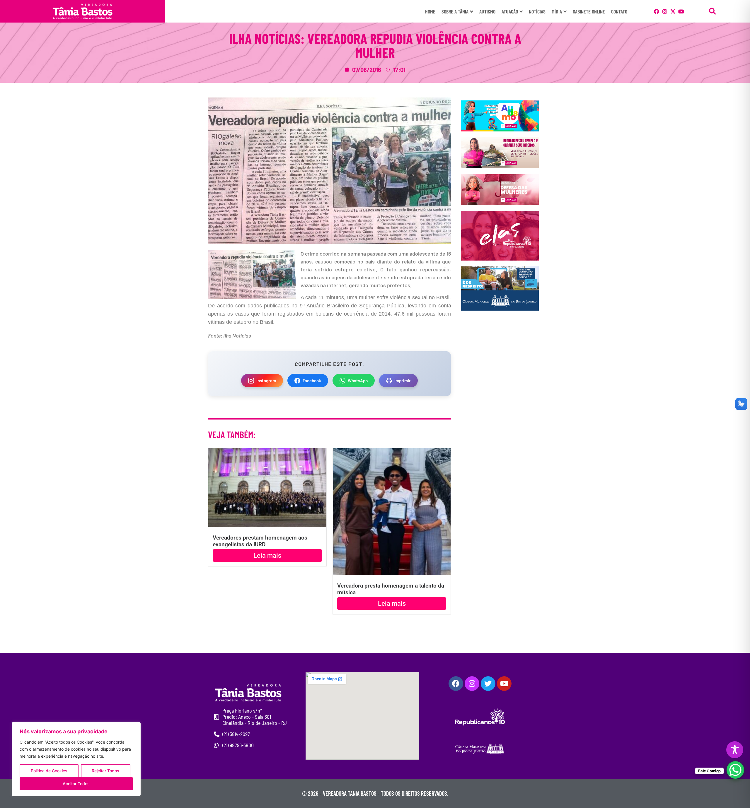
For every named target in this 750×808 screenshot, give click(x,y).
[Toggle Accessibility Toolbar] (735, 750)
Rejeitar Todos (105, 770)
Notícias (537, 11)
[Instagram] (664, 11)
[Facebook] (656, 11)
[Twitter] (488, 683)
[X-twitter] (673, 11)
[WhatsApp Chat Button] (735, 770)
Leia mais (267, 555)
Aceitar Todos (76, 783)
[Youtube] (681, 11)
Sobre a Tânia (455, 11)
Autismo (487, 11)
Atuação (510, 11)
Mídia (557, 11)
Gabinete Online (589, 11)
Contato (619, 11)
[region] (76, 759)
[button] (712, 11)
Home (430, 11)
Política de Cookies (49, 770)
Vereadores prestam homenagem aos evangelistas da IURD (260, 541)
